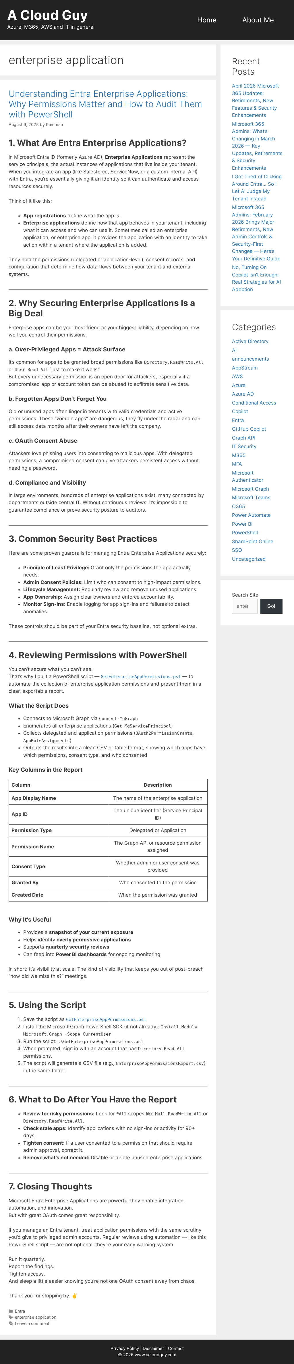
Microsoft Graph (250, 489)
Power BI (242, 524)
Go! (271, 606)
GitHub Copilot (249, 429)
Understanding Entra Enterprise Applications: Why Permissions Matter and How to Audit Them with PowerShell (105, 103)
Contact (176, 1348)
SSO (237, 550)
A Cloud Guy (47, 15)
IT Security (244, 446)
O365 (238, 506)
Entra (20, 1311)
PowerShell (245, 532)
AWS (237, 376)
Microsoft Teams (251, 497)
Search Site (245, 595)
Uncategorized (249, 559)
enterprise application (35, 1317)
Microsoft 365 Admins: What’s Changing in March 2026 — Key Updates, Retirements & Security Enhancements (257, 146)
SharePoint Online (252, 541)
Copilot (240, 411)
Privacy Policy (125, 1348)
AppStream (245, 368)
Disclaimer (153, 1348)
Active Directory (250, 341)
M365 (238, 455)
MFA (237, 464)
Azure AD (243, 394)
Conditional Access (254, 403)
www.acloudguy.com (155, 1354)
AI (234, 350)
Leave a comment (32, 1323)
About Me (258, 20)
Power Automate (251, 515)
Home (206, 20)
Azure (238, 385)
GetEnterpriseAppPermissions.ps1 (141, 676)
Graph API (243, 438)
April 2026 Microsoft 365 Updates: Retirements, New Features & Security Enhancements (255, 100)
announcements (250, 359)
